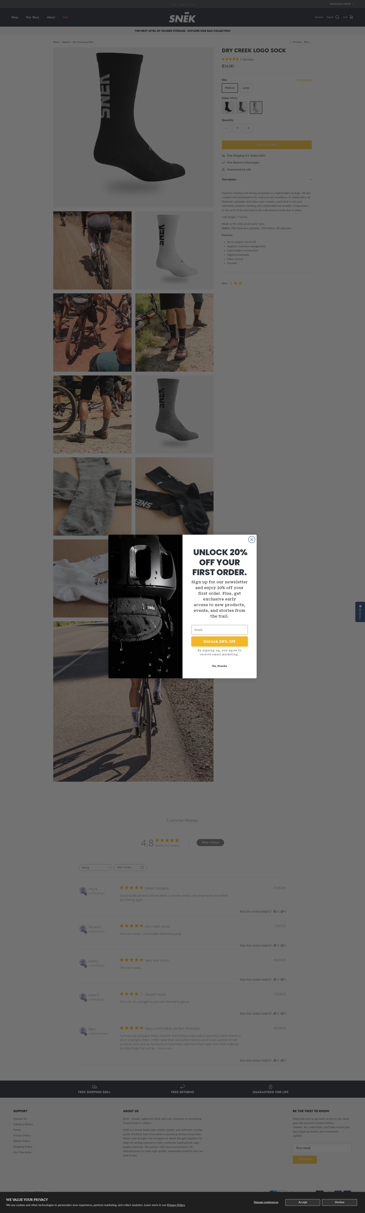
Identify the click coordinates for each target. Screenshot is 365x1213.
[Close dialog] (251, 539)
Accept (302, 1202)
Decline (339, 1202)
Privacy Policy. (176, 1205)
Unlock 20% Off (220, 641)
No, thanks (219, 666)
